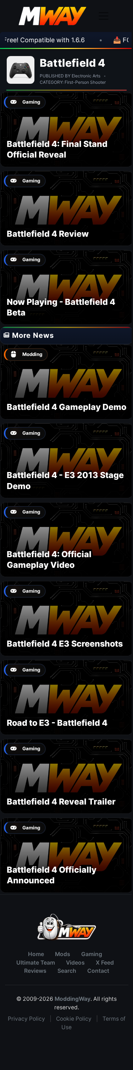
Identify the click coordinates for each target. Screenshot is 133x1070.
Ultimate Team (35, 962)
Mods (62, 954)
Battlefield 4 (73, 62)
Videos (75, 962)
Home (36, 954)
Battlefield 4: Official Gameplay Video (49, 559)
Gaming (91, 954)
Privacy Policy (26, 1018)
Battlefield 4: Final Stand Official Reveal (57, 149)
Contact (98, 970)
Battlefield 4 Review (48, 234)
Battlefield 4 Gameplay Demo (66, 407)
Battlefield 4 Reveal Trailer (61, 801)
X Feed (105, 962)
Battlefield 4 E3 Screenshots (65, 643)
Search (66, 970)
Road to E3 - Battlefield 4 (57, 723)
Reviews (35, 970)
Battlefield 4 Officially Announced (51, 875)
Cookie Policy (74, 1018)
